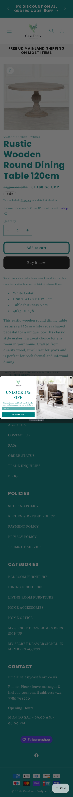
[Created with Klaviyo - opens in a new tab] (36, 420)
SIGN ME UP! (18, 415)
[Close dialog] (71, 378)
